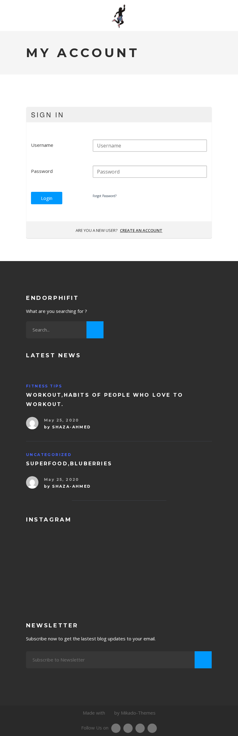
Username (42, 145)
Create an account (141, 230)
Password (42, 171)
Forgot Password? (105, 196)
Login (46, 198)
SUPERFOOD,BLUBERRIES (69, 464)
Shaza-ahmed (71, 427)
